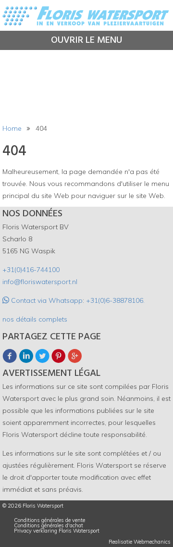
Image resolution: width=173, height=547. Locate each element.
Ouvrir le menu (86, 40)
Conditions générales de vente (49, 520)
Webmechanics (152, 542)
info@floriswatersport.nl (39, 281)
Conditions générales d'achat (48, 525)
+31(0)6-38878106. (115, 300)
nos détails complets (34, 319)
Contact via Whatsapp (46, 300)
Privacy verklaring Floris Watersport (56, 531)
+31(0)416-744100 (31, 269)
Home (12, 128)
